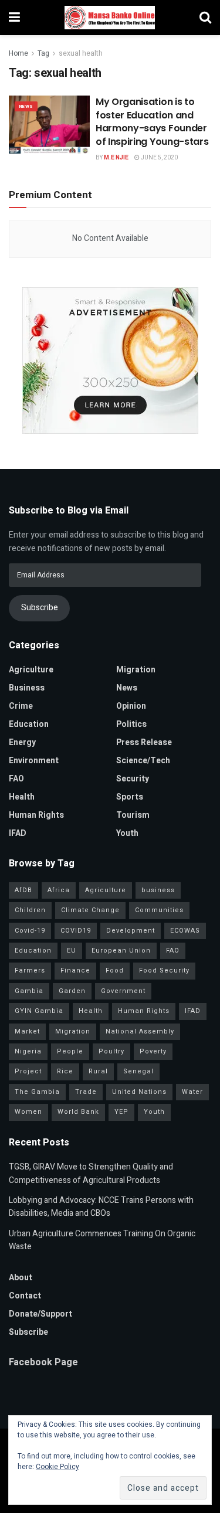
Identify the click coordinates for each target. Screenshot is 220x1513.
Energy (22, 742)
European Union (121, 951)
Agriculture (31, 670)
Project (28, 1071)
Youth (127, 833)
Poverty (153, 1051)
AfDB (23, 890)
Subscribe (39, 607)
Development (130, 931)
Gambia (29, 991)
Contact (25, 1296)
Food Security (164, 970)
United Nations (139, 1092)
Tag (43, 53)
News (26, 106)
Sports (129, 797)
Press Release (144, 742)
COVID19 (75, 931)
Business (27, 688)
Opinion (131, 706)
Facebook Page (43, 1362)
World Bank (78, 1112)
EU (71, 951)
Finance (75, 970)
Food (115, 970)
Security (132, 779)
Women (28, 1112)
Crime (21, 706)
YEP (121, 1112)
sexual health (81, 53)
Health (22, 797)
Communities (159, 910)
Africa (59, 890)
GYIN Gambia (39, 1011)
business (158, 890)
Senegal (138, 1071)
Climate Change (90, 910)
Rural (98, 1071)
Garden (72, 991)
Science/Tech (143, 760)
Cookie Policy (57, 1466)
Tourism (133, 815)
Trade (86, 1092)
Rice (65, 1071)
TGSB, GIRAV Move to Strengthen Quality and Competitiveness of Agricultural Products (91, 1173)
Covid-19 (30, 931)
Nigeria (28, 1051)
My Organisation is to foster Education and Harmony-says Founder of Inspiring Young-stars (152, 121)
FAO (16, 779)
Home (18, 53)
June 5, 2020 (159, 158)
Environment (34, 760)
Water (192, 1092)
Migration (135, 670)
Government (123, 991)
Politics (131, 724)
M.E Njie (116, 158)
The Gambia (37, 1092)
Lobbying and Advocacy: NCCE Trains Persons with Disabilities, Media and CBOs (101, 1206)
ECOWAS (185, 931)
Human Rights (36, 815)
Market (27, 1031)
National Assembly (140, 1031)
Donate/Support (40, 1314)
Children (30, 910)
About (20, 1277)
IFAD (17, 833)
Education (29, 724)
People (70, 1051)
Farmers (30, 970)
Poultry (111, 1051)
